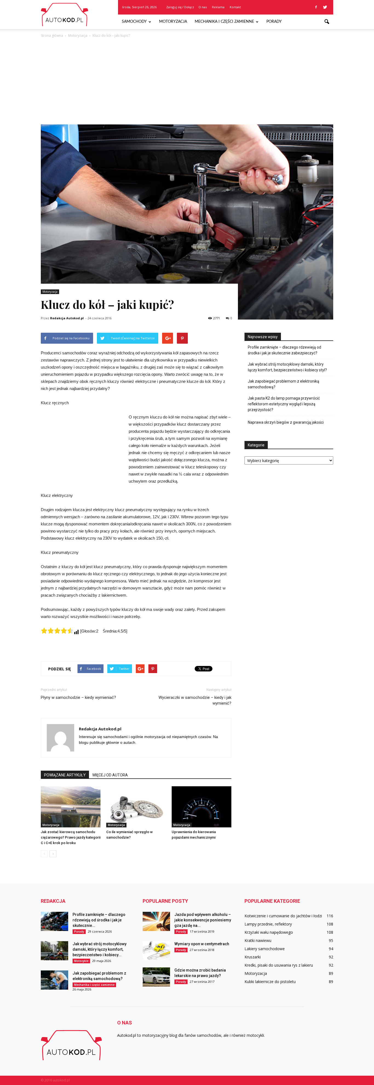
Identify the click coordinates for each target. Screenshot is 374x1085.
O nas (202, 7)
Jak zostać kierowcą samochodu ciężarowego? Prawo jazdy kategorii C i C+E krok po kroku (70, 837)
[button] (326, 22)
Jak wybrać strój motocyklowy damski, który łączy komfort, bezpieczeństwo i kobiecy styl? (287, 367)
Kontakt (235, 7)
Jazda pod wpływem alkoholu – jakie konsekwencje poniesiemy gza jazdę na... (202, 920)
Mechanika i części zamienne (224, 22)
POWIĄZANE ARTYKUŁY (65, 775)
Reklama (218, 7)
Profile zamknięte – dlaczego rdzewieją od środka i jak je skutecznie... (99, 920)
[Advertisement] (187, 79)
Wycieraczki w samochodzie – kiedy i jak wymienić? (195, 700)
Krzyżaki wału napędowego (268, 932)
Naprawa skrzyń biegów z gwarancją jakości (286, 422)
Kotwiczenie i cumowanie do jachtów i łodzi (283, 915)
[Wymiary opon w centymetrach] (156, 950)
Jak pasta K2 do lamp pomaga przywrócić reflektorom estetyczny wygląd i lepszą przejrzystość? (284, 404)
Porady (274, 22)
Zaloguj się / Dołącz (180, 7)
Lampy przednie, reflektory (268, 924)
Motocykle (81, 961)
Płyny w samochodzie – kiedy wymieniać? (78, 697)
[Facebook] (316, 7)
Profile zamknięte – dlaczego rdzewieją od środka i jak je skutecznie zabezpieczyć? (284, 350)
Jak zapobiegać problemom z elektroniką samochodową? (283, 384)
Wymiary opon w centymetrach (201, 944)
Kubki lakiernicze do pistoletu (270, 981)
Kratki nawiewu (257, 940)
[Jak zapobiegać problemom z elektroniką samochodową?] (54, 980)
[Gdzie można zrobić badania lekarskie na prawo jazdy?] (156, 977)
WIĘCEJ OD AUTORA (110, 775)
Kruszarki (252, 956)
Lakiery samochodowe (264, 948)
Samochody (134, 22)
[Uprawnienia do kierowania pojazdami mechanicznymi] (201, 806)
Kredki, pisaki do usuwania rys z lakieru (278, 965)
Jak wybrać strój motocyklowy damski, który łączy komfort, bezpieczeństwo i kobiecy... (99, 949)
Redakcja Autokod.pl (67, 318)
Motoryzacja (173, 22)
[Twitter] (325, 7)
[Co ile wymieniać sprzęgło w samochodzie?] (136, 806)
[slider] (57, 630)
